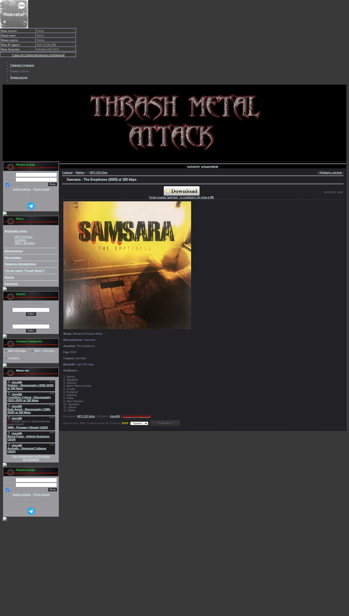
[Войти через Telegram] (31, 206)
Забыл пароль (22, 189)
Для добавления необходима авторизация (31, 458)
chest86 (115, 416)
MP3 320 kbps (17, 350)
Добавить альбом (330, 172)
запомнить (17, 184)
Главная (67, 172)
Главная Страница (22, 65)
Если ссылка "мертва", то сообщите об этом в (181, 197)
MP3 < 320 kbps (25, 243)
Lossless (13, 358)
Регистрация (41, 189)
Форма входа (18, 77)
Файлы (80, 172)
